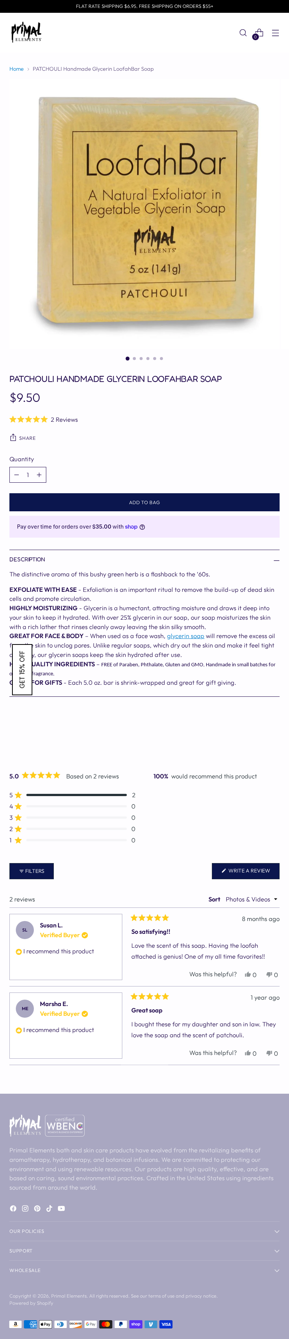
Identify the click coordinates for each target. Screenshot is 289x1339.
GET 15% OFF (22, 669)
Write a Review (253, 873)
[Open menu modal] (275, 33)
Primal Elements (69, 1296)
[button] (144, 419)
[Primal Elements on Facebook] (13, 1210)
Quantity (21, 459)
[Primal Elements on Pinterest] (38, 1210)
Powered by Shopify (31, 1303)
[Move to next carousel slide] (273, 737)
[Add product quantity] (39, 474)
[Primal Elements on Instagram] (25, 1210)
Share (27, 438)
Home (16, 68)
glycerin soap (185, 636)
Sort (214, 899)
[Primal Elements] (26, 33)
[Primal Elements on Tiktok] (50, 1210)
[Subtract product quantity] (16, 474)
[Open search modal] (243, 33)
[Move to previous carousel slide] (255, 738)
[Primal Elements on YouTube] (62, 1210)
